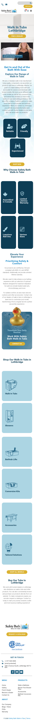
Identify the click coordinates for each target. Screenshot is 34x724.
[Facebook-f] (13, 672)
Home (4, 685)
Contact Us (5, 695)
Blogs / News (6, 707)
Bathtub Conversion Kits (24, 694)
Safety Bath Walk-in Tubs (17, 718)
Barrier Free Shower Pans (24, 688)
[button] (31, 10)
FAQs (4, 709)
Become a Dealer (7, 692)
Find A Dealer (6, 690)
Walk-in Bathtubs (23, 685)
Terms (28, 718)
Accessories (22, 692)
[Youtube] (21, 672)
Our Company (6, 704)
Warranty (5, 712)
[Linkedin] (17, 672)
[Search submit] (31, 3)
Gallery (4, 688)
